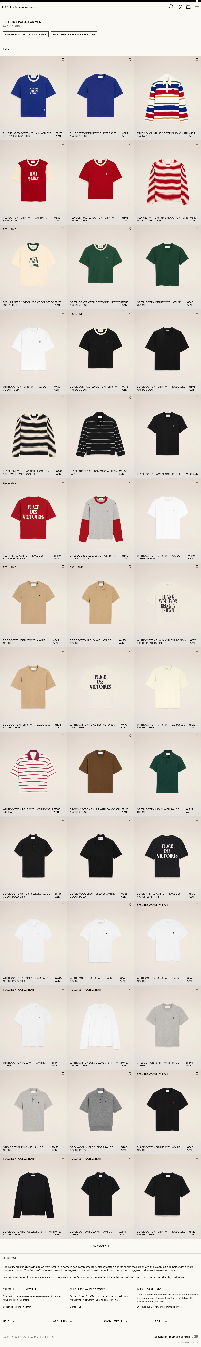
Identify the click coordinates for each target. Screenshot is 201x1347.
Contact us (75, 1306)
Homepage (9, 1257)
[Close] (197, 1)
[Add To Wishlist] (63, 59)
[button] (175, 1336)
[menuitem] (18, 6)
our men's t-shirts (77, 1277)
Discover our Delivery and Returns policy (158, 1306)
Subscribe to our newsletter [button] (17, 1306)
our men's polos (103, 1277)
